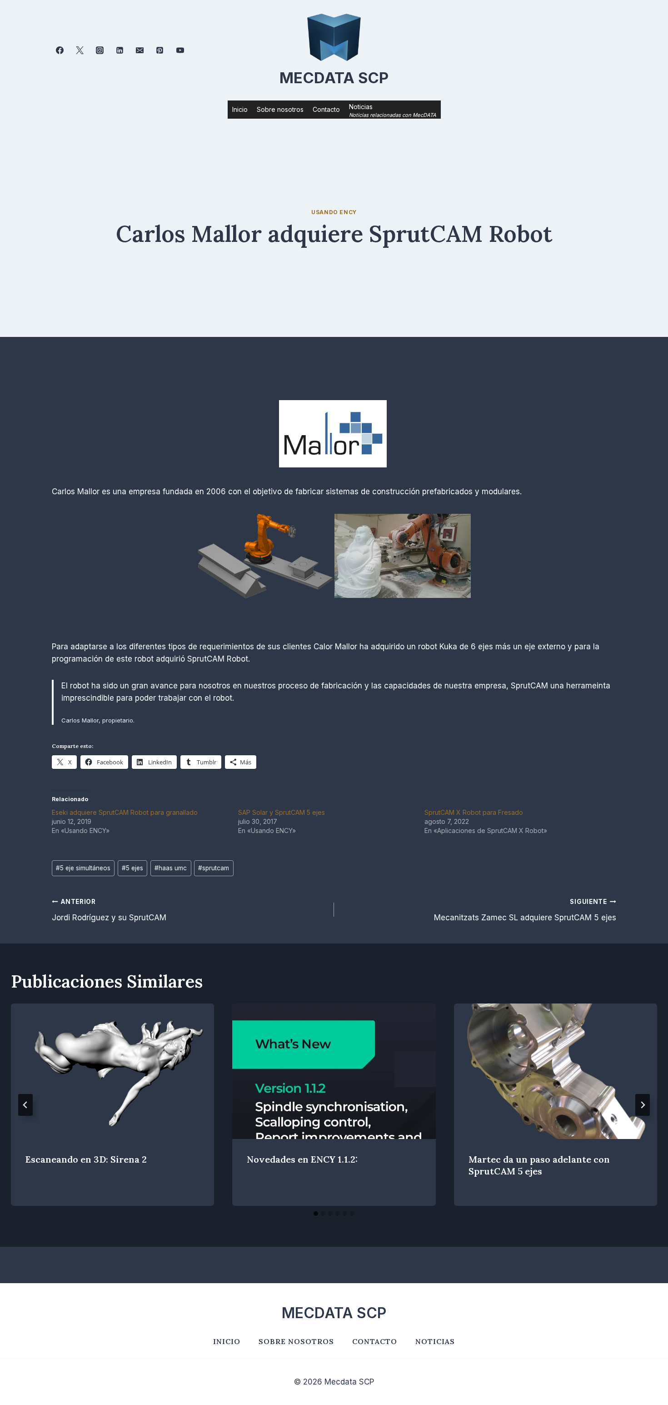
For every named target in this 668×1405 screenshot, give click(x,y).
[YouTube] (180, 50)
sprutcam (213, 868)
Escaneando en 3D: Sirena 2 (86, 1159)
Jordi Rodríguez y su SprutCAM (109, 910)
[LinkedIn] (120, 50)
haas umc (171, 868)
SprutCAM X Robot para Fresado (473, 812)
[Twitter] (79, 50)
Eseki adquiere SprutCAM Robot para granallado (125, 812)
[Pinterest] (160, 50)
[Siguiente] (642, 1105)
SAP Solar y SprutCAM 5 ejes (281, 812)
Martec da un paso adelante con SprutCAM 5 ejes (539, 1165)
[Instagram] (99, 50)
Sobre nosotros (280, 109)
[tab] (316, 1213)
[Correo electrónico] (140, 50)
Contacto (326, 109)
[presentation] (112, 1071)
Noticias (435, 1341)
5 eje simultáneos (83, 868)
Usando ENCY (334, 212)
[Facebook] (59, 50)
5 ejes (132, 868)
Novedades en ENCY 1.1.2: (302, 1159)
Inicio (240, 109)
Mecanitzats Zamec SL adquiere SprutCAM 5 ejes (525, 910)
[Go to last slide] (25, 1105)
